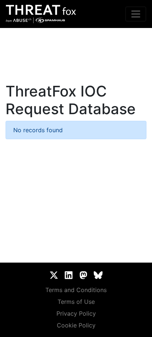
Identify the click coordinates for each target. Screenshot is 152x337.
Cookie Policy (76, 325)
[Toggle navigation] (135, 14)
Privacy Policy (76, 313)
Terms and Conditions (76, 290)
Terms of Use (76, 301)
